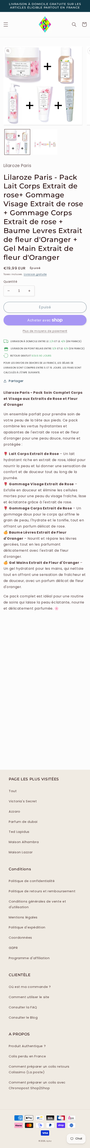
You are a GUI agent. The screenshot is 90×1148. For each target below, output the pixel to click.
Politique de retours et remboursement (42, 891)
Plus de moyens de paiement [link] (45, 331)
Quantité (10, 282)
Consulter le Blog (23, 1017)
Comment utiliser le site (29, 997)
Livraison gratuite (35, 274)
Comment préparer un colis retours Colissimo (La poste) (39, 1069)
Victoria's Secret (23, 801)
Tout (13, 791)
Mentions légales (23, 917)
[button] (6, 24)
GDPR (13, 948)
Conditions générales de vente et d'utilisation (37, 904)
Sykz (49, 1141)
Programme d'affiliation (29, 958)
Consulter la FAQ (23, 1007)
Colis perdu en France (27, 1056)
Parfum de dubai (23, 822)
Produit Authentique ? (27, 1046)
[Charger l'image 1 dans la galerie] (17, 142)
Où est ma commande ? (30, 987)
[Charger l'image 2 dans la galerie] (44, 142)
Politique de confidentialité (32, 881)
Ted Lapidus (19, 832)
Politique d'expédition (27, 927)
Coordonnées (20, 937)
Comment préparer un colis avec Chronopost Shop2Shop (37, 1085)
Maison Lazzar (21, 852)
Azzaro (14, 811)
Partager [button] (16, 381)
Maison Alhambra (24, 842)
